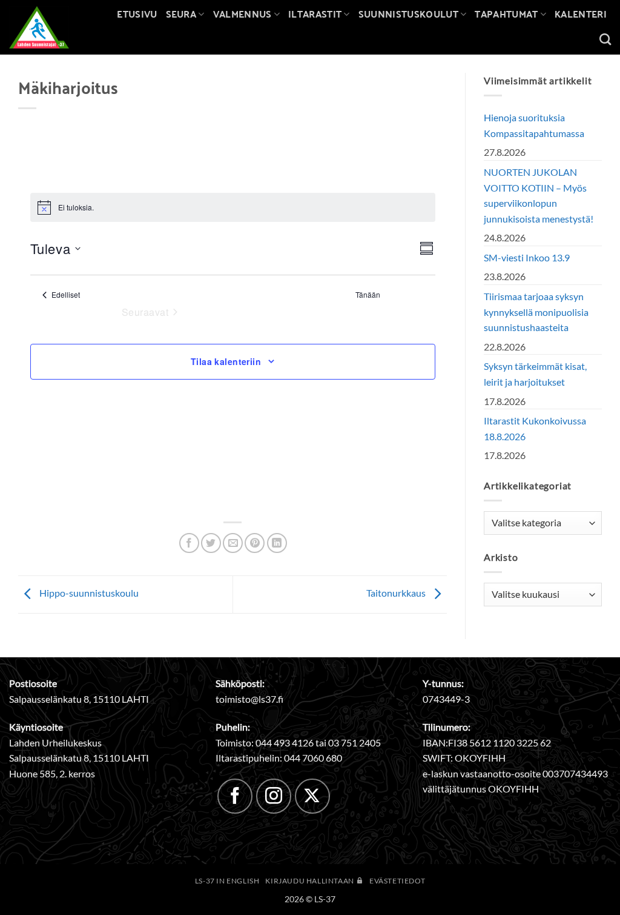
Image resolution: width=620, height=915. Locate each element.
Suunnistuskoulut (408, 13)
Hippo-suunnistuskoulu (88, 593)
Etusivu (137, 13)
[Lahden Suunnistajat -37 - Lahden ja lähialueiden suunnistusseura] (48, 27)
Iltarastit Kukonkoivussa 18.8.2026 (535, 428)
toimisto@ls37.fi (249, 699)
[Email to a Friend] (233, 543)
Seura (181, 13)
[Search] (605, 39)
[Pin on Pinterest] (255, 543)
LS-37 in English (227, 880)
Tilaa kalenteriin (226, 361)
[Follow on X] (312, 796)
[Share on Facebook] (189, 543)
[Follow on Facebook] (234, 796)
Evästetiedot (397, 880)
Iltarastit (314, 13)
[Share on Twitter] (211, 543)
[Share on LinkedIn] (277, 543)
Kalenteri (581, 13)
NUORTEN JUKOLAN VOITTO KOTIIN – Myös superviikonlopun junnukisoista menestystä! (538, 195)
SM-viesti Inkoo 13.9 (527, 257)
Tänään (367, 295)
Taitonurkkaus (396, 593)
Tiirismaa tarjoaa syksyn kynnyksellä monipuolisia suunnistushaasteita (536, 311)
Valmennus (242, 13)
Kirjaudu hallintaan (310, 880)
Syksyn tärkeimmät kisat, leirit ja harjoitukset (535, 373)
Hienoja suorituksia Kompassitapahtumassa (534, 125)
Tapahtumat (506, 13)
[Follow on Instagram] (273, 796)
